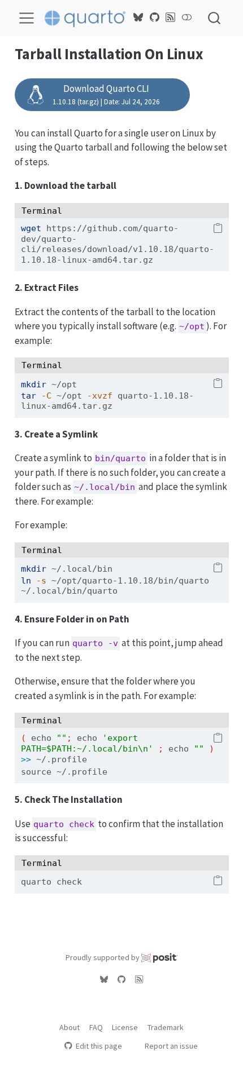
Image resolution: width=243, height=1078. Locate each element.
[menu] (26, 18)
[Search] (214, 18)
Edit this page (99, 1046)
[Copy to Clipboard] (218, 229)
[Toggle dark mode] (186, 17)
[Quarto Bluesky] (138, 17)
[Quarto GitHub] (154, 17)
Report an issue (171, 1046)
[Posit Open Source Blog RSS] (170, 17)
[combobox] (214, 18)
